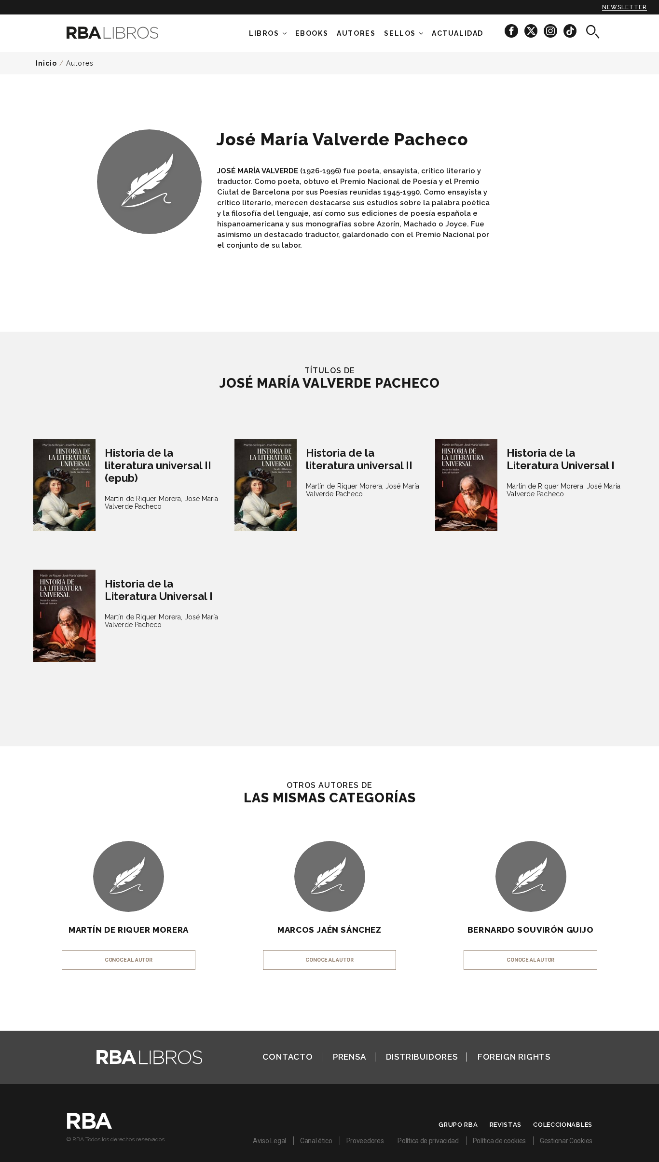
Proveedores (365, 1141)
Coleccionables (562, 1124)
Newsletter (624, 7)
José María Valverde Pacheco (162, 502)
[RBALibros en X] (531, 31)
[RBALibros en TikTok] (570, 31)
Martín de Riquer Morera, (143, 499)
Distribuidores (422, 1057)
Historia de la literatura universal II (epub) (158, 465)
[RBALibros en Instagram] (551, 31)
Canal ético (316, 1141)
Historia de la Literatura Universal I (561, 459)
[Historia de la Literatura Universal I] (466, 485)
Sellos (400, 33)
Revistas (506, 1124)
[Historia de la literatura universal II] (265, 485)
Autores (80, 63)
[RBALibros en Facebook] (512, 31)
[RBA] (89, 1126)
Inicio (46, 63)
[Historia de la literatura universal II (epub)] (64, 485)
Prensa (349, 1057)
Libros (264, 33)
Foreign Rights (514, 1057)
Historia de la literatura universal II (359, 459)
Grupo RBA (458, 1124)
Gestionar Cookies (566, 1141)
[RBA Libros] (127, 33)
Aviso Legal (269, 1141)
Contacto (287, 1057)
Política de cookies (499, 1141)
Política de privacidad (428, 1141)
